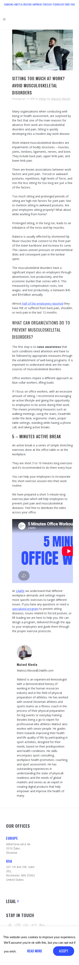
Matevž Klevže (60, 99)
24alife (20, 591)
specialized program (25, 609)
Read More (34, 951)
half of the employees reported (42, 303)
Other (42, 99)
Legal (11, 901)
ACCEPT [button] (63, 951)
